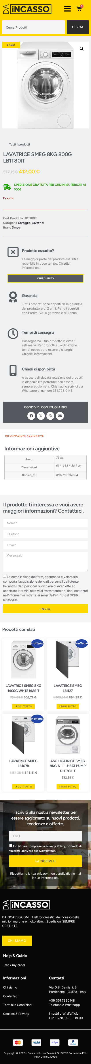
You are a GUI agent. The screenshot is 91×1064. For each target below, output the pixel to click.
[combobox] (33, 27)
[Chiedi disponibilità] (13, 379)
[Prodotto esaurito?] (13, 258)
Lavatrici (38, 223)
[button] (82, 49)
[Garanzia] (13, 303)
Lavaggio (24, 223)
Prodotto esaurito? (38, 250)
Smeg (16, 227)
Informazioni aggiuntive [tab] (24, 435)
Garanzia (29, 295)
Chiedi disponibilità (38, 369)
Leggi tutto (23, 706)
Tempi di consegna (38, 332)
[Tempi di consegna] (13, 342)
